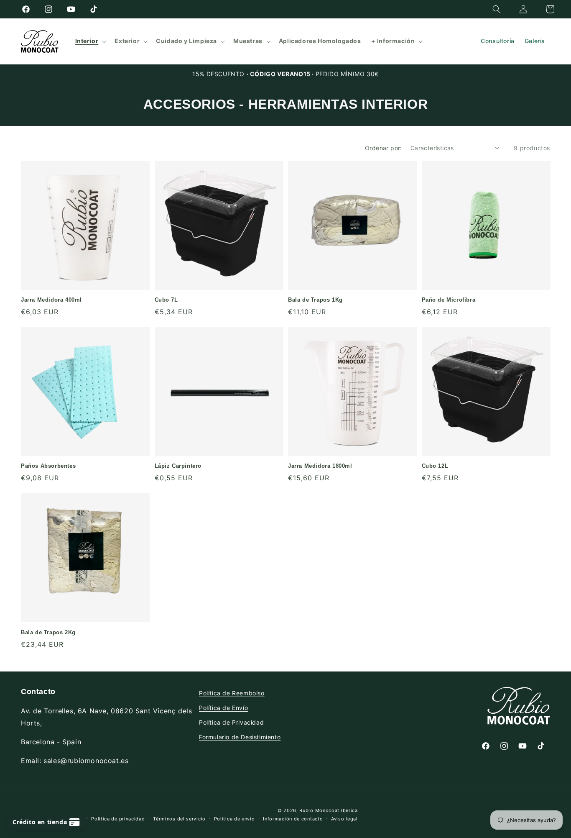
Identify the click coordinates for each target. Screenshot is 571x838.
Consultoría (498, 40)
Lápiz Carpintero (178, 466)
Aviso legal (344, 819)
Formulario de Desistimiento (239, 737)
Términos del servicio (179, 819)
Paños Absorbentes (48, 466)
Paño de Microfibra (449, 300)
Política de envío (234, 819)
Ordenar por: (383, 147)
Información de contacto (293, 819)
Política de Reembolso (232, 693)
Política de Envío (223, 707)
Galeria (535, 40)
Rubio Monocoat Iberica (328, 810)
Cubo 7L (166, 300)
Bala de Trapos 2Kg (48, 632)
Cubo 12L (435, 466)
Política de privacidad (118, 819)
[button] (496, 9)
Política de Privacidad (231, 722)
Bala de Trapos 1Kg (315, 300)
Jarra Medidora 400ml (51, 300)
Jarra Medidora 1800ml (320, 466)
